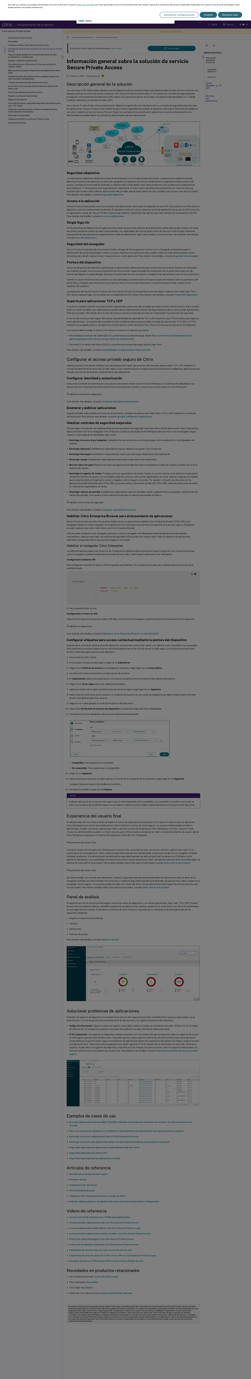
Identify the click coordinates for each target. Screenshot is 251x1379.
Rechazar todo (230, 14)
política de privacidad (85, 5)
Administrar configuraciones (179, 14)
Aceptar (208, 14)
